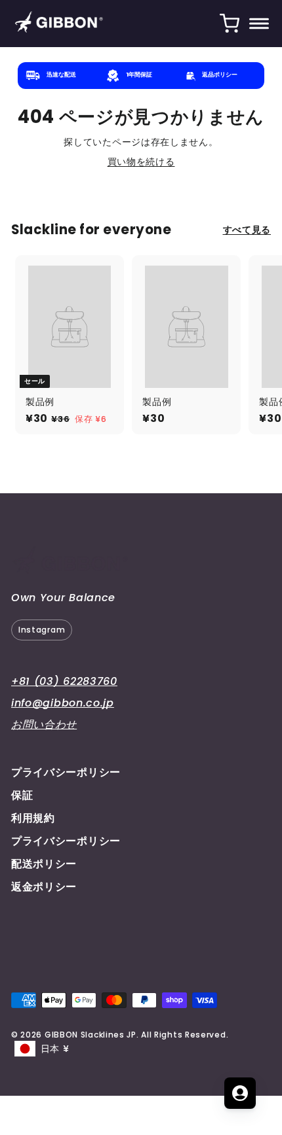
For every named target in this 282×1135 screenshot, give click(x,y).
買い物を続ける (141, 161)
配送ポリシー (44, 863)
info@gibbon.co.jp (62, 702)
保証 (22, 795)
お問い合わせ (44, 724)
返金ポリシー (44, 886)
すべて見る (247, 230)
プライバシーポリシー (66, 772)
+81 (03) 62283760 (64, 681)
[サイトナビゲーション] (259, 23)
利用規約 (33, 818)
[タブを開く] (240, 1093)
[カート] (229, 23)
